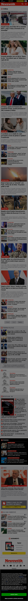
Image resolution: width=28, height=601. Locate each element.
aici (6, 581)
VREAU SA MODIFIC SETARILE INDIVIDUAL (14, 598)
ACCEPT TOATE (14, 594)
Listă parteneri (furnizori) (4, 590)
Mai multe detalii (21, 576)
